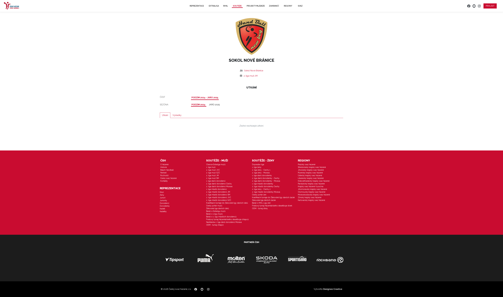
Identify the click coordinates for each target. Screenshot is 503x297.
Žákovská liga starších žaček (264, 200)
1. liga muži (210, 167)
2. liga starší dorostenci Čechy (219, 184)
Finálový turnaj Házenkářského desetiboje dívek (272, 206)
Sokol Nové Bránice (253, 70)
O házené (164, 164)
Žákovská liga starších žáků (217, 208)
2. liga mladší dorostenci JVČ (218, 197)
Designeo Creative (332, 289)
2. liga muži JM (251, 76)
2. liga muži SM (212, 178)
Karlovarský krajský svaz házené (311, 200)
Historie (163, 167)
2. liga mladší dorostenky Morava (266, 192)
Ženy (162, 195)
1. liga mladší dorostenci (216, 189)
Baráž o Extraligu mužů (215, 211)
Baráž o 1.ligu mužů (214, 214)
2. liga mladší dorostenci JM (218, 192)
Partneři (163, 173)
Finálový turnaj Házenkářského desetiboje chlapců (227, 219)
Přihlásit (490, 6)
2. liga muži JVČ (213, 170)
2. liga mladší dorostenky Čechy (265, 186)
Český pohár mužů (214, 206)
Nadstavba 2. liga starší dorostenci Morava (224, 222)
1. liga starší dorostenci (215, 181)
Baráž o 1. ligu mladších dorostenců (221, 217)
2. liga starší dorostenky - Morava (266, 181)
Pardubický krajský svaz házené (311, 184)
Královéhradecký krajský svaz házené (313, 181)
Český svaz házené (168, 178)
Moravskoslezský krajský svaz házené (314, 195)
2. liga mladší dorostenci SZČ (218, 200)
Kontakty (164, 181)
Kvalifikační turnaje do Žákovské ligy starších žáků (227, 203)
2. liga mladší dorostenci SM (218, 195)
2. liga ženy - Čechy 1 (261, 170)
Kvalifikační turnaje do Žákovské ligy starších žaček (273, 197)
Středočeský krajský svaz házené (312, 167)
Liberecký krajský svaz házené (311, 178)
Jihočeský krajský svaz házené (311, 170)
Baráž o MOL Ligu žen (261, 203)
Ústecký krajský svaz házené (310, 175)
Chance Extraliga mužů (215, 164)
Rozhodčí (164, 175)
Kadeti (162, 209)
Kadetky (163, 211)
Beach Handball (167, 170)
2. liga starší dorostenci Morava (219, 186)
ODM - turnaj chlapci (215, 225)
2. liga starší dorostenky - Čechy (265, 178)
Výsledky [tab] (177, 115)
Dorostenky (165, 206)
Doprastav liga (258, 164)
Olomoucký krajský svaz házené (311, 192)
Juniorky (163, 200)
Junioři (162, 198)
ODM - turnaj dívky (260, 208)
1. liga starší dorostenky (262, 175)
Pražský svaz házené (306, 164)
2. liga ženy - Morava (261, 173)
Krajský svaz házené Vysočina (310, 186)
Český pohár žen (259, 195)
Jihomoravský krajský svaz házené (312, 189)
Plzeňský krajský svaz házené (310, 173)
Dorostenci (164, 203)
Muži (162, 192)
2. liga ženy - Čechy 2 (261, 189)
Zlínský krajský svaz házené (309, 197)
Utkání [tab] (165, 115)
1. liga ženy (256, 167)
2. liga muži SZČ (213, 173)
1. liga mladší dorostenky (262, 184)
